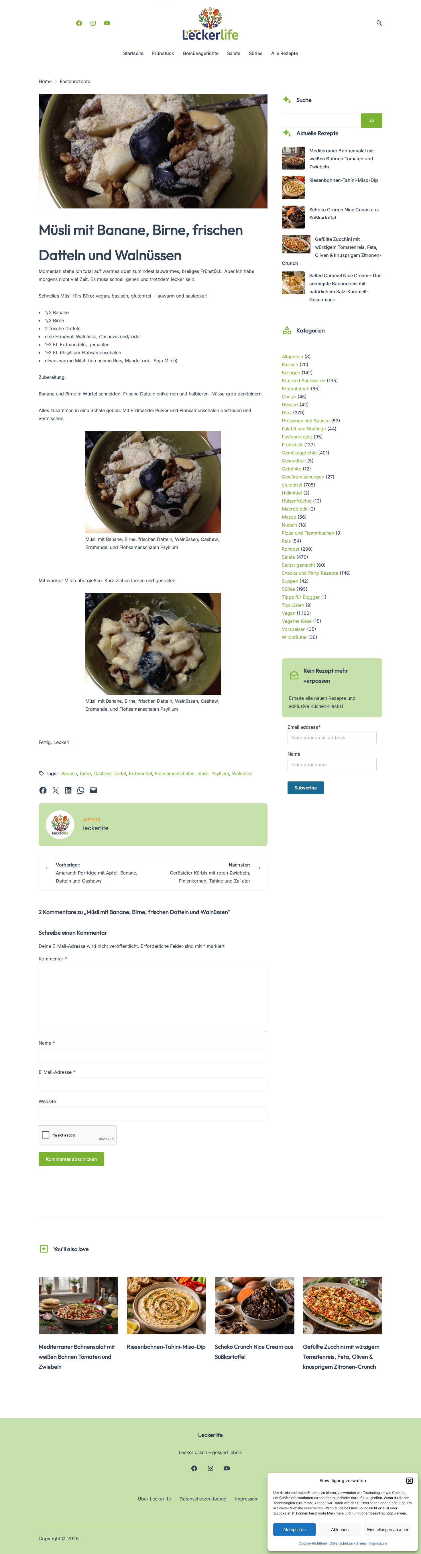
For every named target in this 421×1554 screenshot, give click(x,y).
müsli (202, 773)
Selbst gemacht (298, 565)
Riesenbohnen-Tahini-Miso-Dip (343, 180)
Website (47, 1101)
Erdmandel (140, 773)
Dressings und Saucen (306, 421)
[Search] (371, 120)
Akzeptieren (294, 1529)
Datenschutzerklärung (348, 1543)
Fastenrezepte (297, 437)
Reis (286, 541)
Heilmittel (292, 493)
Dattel (119, 773)
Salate (288, 557)
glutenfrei (292, 485)
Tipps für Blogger (301, 597)
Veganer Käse (297, 621)
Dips (287, 412)
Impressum (378, 1543)
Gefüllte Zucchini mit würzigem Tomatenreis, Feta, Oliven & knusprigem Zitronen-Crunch (341, 1356)
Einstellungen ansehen (388, 1529)
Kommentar (53, 959)
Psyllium (220, 773)
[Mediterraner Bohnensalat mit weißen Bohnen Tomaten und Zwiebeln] (293, 159)
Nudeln (289, 525)
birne (85, 773)
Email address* (304, 727)
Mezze (289, 517)
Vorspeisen (294, 629)
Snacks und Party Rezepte (310, 573)
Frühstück (292, 445)
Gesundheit (294, 461)
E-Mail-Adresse (57, 1072)
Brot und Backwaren (303, 380)
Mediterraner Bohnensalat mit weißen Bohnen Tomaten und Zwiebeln (341, 159)
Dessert (290, 404)
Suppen (290, 581)
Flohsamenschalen (174, 773)
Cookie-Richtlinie (313, 1543)
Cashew (102, 773)
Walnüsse (242, 773)
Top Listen (293, 605)
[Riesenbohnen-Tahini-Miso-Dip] (293, 188)
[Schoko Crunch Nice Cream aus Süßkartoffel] (293, 218)
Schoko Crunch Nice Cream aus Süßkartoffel (254, 1351)
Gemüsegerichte (299, 453)
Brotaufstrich (295, 388)
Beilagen (291, 372)
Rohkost (290, 549)
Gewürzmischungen (303, 477)
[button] (409, 1481)
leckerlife (96, 828)
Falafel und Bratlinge (304, 429)
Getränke (291, 469)
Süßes (288, 589)
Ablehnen (340, 1529)
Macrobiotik (295, 509)
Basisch (290, 364)
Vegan (288, 613)
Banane (69, 773)
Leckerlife (210, 1434)
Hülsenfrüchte (297, 501)
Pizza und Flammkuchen (308, 533)
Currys (289, 396)
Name (47, 1043)
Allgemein (292, 356)
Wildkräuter (294, 637)
